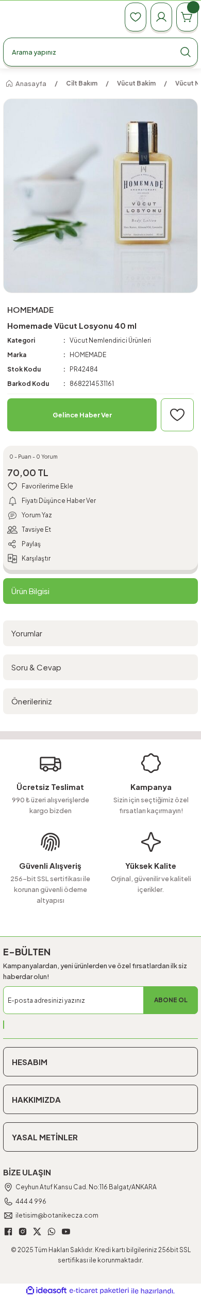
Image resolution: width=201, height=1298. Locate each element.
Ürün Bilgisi (30, 591)
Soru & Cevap (36, 667)
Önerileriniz (31, 701)
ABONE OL (171, 1000)
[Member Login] (161, 17)
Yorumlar (26, 633)
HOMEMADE (88, 355)
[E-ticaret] (99, 1291)
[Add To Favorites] (177, 414)
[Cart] (187, 17)
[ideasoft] (46, 1290)
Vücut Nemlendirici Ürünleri (110, 340)
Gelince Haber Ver (82, 415)
